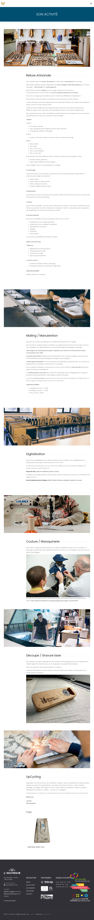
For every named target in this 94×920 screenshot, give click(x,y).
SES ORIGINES (30, 888)
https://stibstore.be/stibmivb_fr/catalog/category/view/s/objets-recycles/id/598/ (54, 601)
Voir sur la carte (10, 901)
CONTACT (29, 894)
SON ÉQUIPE (30, 891)
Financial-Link (30, 471)
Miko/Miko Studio (46, 914)
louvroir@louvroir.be (12, 885)
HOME (28, 882)
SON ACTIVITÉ (30, 885)
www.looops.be (31, 803)
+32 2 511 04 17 (10, 883)
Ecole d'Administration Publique (36, 480)
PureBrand (32, 914)
